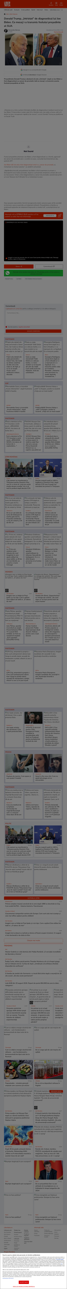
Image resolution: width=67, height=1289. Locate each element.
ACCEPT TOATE (24, 1282)
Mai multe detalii (59, 1259)
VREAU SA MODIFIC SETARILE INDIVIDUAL (24, 1286)
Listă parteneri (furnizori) (8, 1278)
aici (61, 1263)
